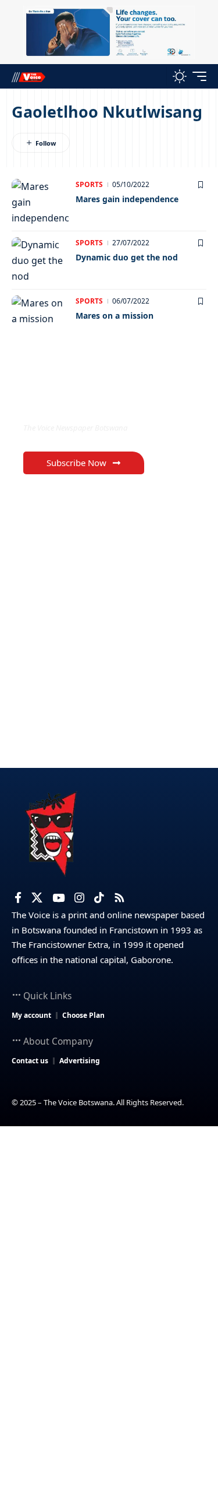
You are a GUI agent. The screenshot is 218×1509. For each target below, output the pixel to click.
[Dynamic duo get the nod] (41, 260)
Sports (89, 184)
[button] (154, 76)
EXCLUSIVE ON (71, 404)
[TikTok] (99, 898)
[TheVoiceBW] (28, 76)
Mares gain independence (127, 199)
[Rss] (119, 898)
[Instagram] (79, 898)
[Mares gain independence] (41, 202)
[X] (36, 898)
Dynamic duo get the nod (127, 257)
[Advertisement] (109, 1241)
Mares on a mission (114, 315)
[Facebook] (18, 898)
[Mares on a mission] (41, 318)
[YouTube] (58, 898)
